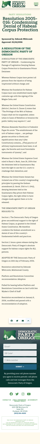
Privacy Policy (20, 401)
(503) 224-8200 (20, 413)
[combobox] (6, 360)
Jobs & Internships (19, 400)
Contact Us (7, 400)
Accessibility (32, 400)
